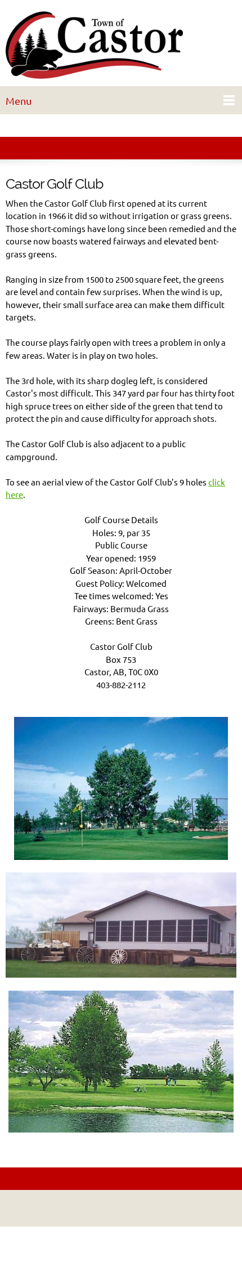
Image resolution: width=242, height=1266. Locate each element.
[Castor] (121, 46)
